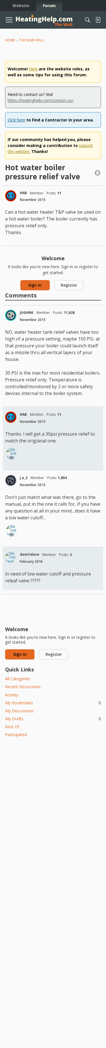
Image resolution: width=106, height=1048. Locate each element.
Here (33, 69)
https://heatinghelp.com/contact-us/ (40, 100)
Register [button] (69, 285)
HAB (23, 192)
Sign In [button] (35, 285)
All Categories (17, 678)
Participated (16, 734)
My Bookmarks (53, 702)
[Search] (88, 20)
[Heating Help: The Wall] (44, 20)
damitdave (29, 554)
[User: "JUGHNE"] (10, 315)
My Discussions (19, 710)
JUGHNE (26, 312)
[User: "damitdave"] (11, 453)
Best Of (12, 726)
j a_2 (23, 477)
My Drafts (53, 718)
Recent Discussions (23, 686)
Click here (16, 120)
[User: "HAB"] (10, 195)
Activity (11, 695)
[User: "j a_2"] (10, 480)
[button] (97, 173)
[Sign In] (98, 20)
